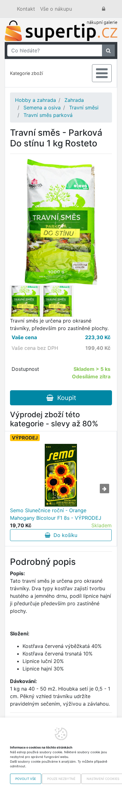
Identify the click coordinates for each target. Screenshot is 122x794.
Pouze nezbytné (61, 779)
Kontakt (26, 9)
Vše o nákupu (56, 9)
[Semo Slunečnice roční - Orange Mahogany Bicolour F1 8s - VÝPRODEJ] (61, 475)
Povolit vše (25, 779)
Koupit (64, 398)
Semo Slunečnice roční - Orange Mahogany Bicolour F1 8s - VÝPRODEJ (55, 514)
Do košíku (63, 535)
